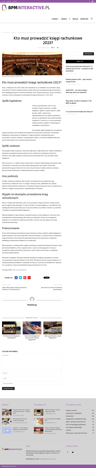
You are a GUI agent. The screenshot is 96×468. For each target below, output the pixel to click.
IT (69, 19)
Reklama (9, 1)
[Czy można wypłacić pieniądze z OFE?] (38, 421)
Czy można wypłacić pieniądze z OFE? (53, 420)
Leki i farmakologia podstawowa (76, 424)
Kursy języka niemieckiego (74, 427)
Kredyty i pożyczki (71, 410)
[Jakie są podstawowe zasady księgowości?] (52, 327)
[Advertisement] (48, 28)
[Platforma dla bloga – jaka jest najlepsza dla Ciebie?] (38, 412)
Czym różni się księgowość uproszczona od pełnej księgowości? (32, 337)
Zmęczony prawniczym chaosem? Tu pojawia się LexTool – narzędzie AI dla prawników (79, 68)
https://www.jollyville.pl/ (20, 270)
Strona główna (6, 32)
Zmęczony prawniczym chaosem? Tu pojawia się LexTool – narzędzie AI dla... (21, 411)
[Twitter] (92, 1)
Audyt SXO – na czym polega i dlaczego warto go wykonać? (20, 429)
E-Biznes (55, 19)
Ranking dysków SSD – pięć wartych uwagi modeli (20, 420)
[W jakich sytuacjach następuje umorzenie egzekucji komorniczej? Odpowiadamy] (38, 430)
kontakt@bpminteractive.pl (48, 459)
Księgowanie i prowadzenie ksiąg (76, 419)
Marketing (84, 19)
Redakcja (32, 304)
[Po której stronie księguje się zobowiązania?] (11, 327)
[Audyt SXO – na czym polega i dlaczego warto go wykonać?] (6, 430)
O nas (3, 1)
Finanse (64, 19)
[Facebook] (89, 1)
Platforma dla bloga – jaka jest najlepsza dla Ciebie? (52, 410)
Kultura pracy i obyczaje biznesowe (76, 433)
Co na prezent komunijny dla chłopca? (79, 112)
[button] (91, 18)
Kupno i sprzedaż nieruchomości (76, 422)
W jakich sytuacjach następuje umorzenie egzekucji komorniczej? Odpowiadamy (53, 429)
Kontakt (15, 1)
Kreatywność (70, 416)
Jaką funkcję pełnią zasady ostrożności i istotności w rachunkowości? (14, 288)
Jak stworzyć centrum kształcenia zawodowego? (51, 288)
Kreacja (75, 19)
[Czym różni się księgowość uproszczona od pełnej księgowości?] (32, 327)
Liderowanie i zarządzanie (73, 413)
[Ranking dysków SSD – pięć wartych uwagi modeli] (6, 421)
